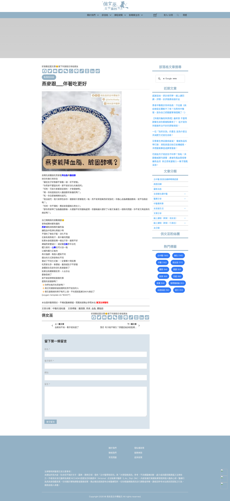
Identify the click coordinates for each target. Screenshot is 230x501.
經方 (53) (179, 290)
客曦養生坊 (134, 15)
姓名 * (47, 349)
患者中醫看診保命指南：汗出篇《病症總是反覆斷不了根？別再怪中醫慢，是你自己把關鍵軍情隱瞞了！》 (169, 109)
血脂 (94, 308)
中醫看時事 (159, 203)
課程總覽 (118, 15)
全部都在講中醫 (161, 194)
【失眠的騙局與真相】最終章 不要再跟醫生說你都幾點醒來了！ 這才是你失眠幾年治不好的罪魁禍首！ (169, 122)
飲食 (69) (163, 276)
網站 (46, 372)
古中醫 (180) (162, 255)
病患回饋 (158, 184)
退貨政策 (138, 457)
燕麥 (88, 308)
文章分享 (158, 213)
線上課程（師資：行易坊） (166, 223)
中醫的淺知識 (58, 308)
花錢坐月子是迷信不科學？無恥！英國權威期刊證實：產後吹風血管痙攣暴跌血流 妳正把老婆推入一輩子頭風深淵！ (170, 159)
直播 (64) (161, 283)
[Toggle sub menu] (185, 194)
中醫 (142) (162, 262)
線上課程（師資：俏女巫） (166, 218)
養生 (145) (178, 255)
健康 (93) (177, 269)
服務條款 (138, 452)
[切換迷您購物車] (155, 15)
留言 (47, 384)
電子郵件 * (49, 360)
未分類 (157, 228)
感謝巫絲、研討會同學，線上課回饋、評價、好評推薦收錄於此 (168, 97)
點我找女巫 (49, 77)
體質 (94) (163, 269)
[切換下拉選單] (98, 15)
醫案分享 (158, 198)
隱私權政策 (139, 448)
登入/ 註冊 (168, 15)
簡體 (185, 15)
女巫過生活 (159, 208)
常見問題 (113, 457)
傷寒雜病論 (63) (177, 283)
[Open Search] (178, 15)
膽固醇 (82, 308)
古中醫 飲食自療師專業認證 (166, 179)
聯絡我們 (113, 452)
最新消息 (158, 189)
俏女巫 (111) (177, 262)
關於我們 (113, 448)
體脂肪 (100, 308)
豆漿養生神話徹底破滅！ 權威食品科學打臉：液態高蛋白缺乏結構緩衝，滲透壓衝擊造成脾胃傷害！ (169, 145)
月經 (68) (177, 276)
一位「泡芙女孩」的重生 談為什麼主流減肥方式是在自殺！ (169, 133)
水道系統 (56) (163, 290)
